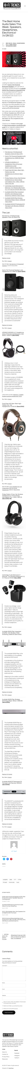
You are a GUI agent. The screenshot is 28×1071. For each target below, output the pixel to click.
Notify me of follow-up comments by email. (13, 1006)
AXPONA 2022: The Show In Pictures (5, 936)
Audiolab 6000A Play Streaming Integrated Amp (14, 89)
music (17, 882)
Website (4, 995)
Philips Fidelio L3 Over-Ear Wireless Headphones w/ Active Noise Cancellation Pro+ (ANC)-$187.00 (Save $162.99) (15, 180)
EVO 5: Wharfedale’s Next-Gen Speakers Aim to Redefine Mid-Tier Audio (13, 912)
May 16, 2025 (5, 915)
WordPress (11, 1068)
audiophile (5, 879)
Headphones (21, 43)
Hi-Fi (7, 44)
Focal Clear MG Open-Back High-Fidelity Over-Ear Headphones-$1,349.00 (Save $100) (14, 172)
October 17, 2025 (6, 901)
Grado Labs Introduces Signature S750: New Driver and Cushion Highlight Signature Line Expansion (13, 898)
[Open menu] (25, 6)
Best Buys (9, 43)
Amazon (9, 261)
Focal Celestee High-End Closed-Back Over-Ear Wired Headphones (12, 488)
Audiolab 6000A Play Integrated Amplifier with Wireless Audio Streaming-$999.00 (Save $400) (14, 193)
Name (3, 982)
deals (11, 879)
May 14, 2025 (5, 923)
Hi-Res (19, 879)
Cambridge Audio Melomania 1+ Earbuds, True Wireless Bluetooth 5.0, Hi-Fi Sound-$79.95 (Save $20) (15, 187)
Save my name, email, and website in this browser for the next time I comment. (15, 1002)
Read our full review (7, 325)
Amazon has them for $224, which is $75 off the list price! (13, 107)
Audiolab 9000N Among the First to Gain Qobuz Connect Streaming (12, 905)
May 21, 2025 (5, 908)
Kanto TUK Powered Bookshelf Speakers (11, 85)
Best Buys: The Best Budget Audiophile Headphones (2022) (12, 395)
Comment (4, 965)
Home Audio (12, 44)
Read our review (6, 258)
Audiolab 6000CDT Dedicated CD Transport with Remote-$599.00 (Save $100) (15, 206)
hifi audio (5, 882)
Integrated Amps (11, 46)
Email (3, 989)
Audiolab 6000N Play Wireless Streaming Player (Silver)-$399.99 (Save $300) (15, 199)
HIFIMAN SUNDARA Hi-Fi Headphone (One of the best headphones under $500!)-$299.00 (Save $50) (13, 165)
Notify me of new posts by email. (11, 1008)
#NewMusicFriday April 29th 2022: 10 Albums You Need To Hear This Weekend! (18, 936)
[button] (14, 59)
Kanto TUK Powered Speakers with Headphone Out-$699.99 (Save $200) (15, 158)
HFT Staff (4, 48)
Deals (14, 43)
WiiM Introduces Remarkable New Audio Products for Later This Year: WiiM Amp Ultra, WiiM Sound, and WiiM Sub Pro (14, 920)
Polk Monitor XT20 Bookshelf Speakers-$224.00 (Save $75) (14, 153)
